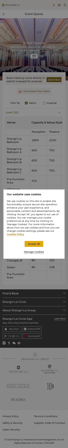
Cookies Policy (15, 234)
